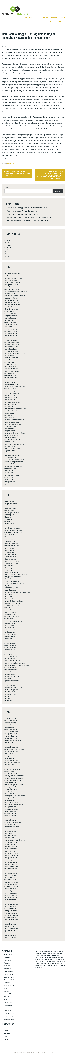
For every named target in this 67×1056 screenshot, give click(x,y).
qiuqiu (6, 242)
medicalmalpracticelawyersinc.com (16, 665)
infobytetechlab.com (11, 906)
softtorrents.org (9, 400)
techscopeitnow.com (11, 928)
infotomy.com (9, 837)
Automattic (49, 1053)
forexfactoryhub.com (11, 545)
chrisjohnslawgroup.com (12, 391)
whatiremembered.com (12, 581)
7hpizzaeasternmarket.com (13, 599)
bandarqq (28, 17)
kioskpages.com (10, 426)
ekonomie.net (9, 678)
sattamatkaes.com (10, 773)
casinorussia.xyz (10, 641)
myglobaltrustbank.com (12, 660)
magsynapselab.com (11, 857)
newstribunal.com (10, 280)
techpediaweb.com (11, 868)
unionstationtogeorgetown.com (15, 353)
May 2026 (7, 963)
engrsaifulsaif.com (10, 349)
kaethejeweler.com (10, 437)
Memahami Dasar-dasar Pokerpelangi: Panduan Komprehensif (28, 220)
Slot (37, 17)
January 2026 (8, 974)
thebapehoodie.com (11, 798)
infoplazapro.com (10, 877)
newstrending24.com (11, 689)
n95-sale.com (9, 534)
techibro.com (8, 565)
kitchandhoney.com (11, 610)
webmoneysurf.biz (10, 630)
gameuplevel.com (10, 331)
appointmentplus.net (11, 680)
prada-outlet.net (9, 501)
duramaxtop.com (10, 815)
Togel (62, 17)
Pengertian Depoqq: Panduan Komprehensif (22, 214)
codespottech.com (10, 842)
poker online (55, 955)
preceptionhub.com (11, 284)
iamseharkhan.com (11, 745)
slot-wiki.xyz (8, 654)
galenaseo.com (9, 658)
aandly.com (8, 698)
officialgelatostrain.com (12, 435)
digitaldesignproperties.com (14, 749)
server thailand (58, 957)
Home (19, 17)
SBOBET (54, 17)
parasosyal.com (9, 800)
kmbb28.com (8, 473)
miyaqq (62, 965)
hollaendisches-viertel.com (13, 601)
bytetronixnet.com (10, 930)
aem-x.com (8, 327)
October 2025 (8, 983)
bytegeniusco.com (10, 884)
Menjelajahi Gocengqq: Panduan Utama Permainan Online (27, 208)
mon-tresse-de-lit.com (12, 448)
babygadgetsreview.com (12, 576)
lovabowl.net (8, 276)
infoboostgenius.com (11, 891)
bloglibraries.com (10, 793)
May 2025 (7, 997)
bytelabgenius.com (11, 871)
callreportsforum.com (11, 475)
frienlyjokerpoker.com (11, 561)
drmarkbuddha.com (11, 590)
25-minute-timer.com (11, 344)
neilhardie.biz (9, 627)
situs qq (7, 249)
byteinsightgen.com (11, 897)
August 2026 (8, 954)
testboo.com (8, 619)
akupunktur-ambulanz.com (13, 579)
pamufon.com (9, 406)
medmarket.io (9, 833)
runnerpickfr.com (10, 508)
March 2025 (8, 1002)
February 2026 (8, 971)
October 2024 (8, 1016)
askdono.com (9, 523)
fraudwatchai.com (10, 324)
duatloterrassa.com (11, 404)
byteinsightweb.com (11, 853)
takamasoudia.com (11, 818)
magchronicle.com (10, 846)
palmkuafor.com (10, 725)
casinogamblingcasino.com (13, 780)
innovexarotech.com (11, 922)
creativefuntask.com (11, 346)
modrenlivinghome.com (12, 464)
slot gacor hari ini (10, 245)
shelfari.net (8, 638)
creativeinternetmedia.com (13, 532)
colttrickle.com (9, 506)
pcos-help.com (9, 515)
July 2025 (7, 991)
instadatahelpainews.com (13, 466)
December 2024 (9, 1011)
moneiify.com (9, 764)
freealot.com (8, 360)
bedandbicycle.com (11, 366)
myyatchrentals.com (11, 767)
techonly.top (8, 526)
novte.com (8, 596)
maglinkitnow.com (10, 851)
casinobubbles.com (11, 311)
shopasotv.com (9, 672)
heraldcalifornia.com (11, 369)
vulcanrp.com (9, 570)
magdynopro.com (10, 875)
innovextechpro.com (11, 862)
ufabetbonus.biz (10, 692)
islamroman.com (10, 556)
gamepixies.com (10, 373)
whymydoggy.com (10, 718)
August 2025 (8, 988)
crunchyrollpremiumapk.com (14, 775)
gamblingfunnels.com (11, 512)
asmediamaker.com (11, 760)
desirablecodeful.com (11, 826)
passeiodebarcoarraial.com (13, 740)
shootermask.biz (10, 634)
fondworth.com (9, 742)
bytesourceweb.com (11, 913)
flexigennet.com (9, 829)
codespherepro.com (11, 908)
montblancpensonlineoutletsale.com (16, 574)
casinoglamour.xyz (10, 645)
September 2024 (9, 1019)
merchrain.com (9, 470)
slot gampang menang (45, 965)
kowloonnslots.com (11, 563)
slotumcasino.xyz (10, 643)
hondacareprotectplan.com (13, 778)
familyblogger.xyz (10, 388)
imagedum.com (9, 430)
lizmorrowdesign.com (11, 422)
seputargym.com (10, 313)
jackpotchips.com (10, 382)
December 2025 (9, 977)
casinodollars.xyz (10, 647)
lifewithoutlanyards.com (12, 605)
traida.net (7, 607)
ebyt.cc (6, 585)
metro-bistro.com (10, 612)
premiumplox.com (10, 623)
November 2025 (9, 980)
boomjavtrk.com (10, 481)
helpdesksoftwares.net (12, 273)
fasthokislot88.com (10, 377)
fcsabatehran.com (10, 811)
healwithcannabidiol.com (13, 424)
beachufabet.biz (10, 446)
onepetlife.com (9, 442)
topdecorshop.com (10, 669)
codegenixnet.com (10, 910)
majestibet (56, 965)
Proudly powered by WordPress (24, 1053)
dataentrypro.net (10, 727)
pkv (5, 251)
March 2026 (8, 969)
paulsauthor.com (10, 824)
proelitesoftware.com (11, 384)
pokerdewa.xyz (9, 652)
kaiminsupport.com (11, 731)
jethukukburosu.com (11, 789)
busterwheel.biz (9, 636)
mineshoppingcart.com (12, 300)
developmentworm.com (12, 683)
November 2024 (9, 1014)
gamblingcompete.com (12, 528)
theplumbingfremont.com (13, 687)
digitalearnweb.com (11, 720)
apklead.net (8, 484)
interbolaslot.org (10, 722)
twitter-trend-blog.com (12, 572)
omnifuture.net (9, 510)
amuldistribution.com (11, 335)
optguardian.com (10, 318)
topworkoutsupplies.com (12, 302)
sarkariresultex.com (11, 751)
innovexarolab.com (11, 904)
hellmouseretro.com (11, 809)
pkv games (10, 164)
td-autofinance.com (11, 559)
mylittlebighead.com (11, 357)
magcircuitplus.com (11, 926)
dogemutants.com (10, 813)
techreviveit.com (10, 879)
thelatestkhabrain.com (12, 747)
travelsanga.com (10, 674)
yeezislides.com (10, 287)
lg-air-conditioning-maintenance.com (17, 592)
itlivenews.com (9, 685)
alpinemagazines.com (12, 568)
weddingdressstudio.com (13, 621)
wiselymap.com (9, 541)
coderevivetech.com (11, 917)
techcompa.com (10, 550)
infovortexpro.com (10, 924)
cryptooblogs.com (10, 329)
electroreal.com (9, 293)
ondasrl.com (8, 415)
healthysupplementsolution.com (15, 840)
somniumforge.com (11, 791)
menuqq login (39, 951)
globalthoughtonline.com (12, 762)
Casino (45, 17)
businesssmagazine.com (13, 530)
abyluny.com (8, 479)
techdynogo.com (10, 844)
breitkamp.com (9, 395)
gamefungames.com (11, 342)
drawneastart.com (10, 375)
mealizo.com (8, 753)
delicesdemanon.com (11, 616)
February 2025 (8, 1005)
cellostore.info (9, 758)
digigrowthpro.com (10, 503)
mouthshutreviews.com (12, 304)
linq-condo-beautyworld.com (14, 583)
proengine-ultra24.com (12, 603)
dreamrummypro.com (11, 729)
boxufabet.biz (9, 453)
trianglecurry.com (10, 428)
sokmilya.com (9, 477)
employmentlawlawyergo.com (14, 663)
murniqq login (39, 957)
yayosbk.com (9, 625)
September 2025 (9, 985)
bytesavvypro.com (10, 895)
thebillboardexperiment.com (14, 444)
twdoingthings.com (10, 820)
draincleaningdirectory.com (13, 784)
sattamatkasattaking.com (13, 439)
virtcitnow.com (9, 539)
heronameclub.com (11, 831)
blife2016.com (9, 417)
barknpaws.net (9, 756)
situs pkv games (46, 955)
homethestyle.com (10, 333)
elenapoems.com (10, 806)
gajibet (37, 967)
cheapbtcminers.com (11, 351)
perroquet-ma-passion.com (13, 461)
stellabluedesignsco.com (13, 822)
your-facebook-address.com (14, 459)
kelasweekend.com (11, 694)
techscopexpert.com (11, 866)
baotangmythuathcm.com (13, 787)
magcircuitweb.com (11, 864)
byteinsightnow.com (11, 915)
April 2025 (7, 999)
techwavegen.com (10, 893)
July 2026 (7, 957)
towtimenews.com (10, 782)
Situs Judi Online (56, 21)
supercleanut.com (10, 364)
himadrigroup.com (10, 554)
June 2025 (7, 994)
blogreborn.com (9, 537)
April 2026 (7, 966)
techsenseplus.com (11, 888)
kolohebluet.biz (9, 632)
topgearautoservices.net (12, 455)
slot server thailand (40, 953)
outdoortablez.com (10, 835)
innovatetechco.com (11, 873)
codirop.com (8, 519)
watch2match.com (10, 656)
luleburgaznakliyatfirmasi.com (14, 795)
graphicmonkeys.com (11, 371)
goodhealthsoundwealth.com (14, 804)
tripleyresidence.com (11, 397)
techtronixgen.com (10, 860)
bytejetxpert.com (10, 933)
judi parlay (50, 953)
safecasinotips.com (11, 380)
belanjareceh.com (10, 733)
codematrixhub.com (11, 886)
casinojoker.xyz (9, 649)
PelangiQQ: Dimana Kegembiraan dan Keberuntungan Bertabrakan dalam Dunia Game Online (49, 175)
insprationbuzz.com (11, 738)
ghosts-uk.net (9, 521)
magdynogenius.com (11, 855)
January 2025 (8, 1008)
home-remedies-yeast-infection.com (16, 291)
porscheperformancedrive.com (15, 408)
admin (17, 30)
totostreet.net (9, 320)
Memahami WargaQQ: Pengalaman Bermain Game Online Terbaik (30, 217)
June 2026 (7, 960)
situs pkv (7, 240)
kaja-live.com (9, 548)
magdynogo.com (10, 937)
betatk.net (7, 696)
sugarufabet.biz (9, 450)
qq (41, 967)
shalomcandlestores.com (13, 769)
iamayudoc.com (9, 355)
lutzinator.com (9, 413)
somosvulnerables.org (12, 402)
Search (6, 187)
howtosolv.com (9, 614)
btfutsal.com (8, 517)
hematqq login (48, 957)
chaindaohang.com (11, 588)
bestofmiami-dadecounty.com (14, 296)
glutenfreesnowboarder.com (14, 419)
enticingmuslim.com (11, 802)
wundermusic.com (10, 340)
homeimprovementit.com (13, 278)
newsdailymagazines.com (13, 282)
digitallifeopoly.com (11, 309)
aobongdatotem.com (11, 289)
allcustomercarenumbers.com (14, 386)
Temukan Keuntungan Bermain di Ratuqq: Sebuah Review (18, 173)
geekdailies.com (10, 468)
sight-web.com (9, 552)
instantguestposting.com (12, 676)
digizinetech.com (10, 899)
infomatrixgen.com (10, 902)
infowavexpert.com (11, 882)
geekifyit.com (9, 771)
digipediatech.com (10, 848)
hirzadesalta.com (10, 307)
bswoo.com (8, 700)
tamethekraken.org (11, 411)
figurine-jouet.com (10, 457)
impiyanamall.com (10, 315)
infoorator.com (9, 594)
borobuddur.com (10, 338)
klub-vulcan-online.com (12, 393)
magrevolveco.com (11, 919)
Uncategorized (8, 1042)
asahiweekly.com (10, 362)
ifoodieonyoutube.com (12, 298)
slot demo (7, 247)
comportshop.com (10, 667)
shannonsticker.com (11, 736)
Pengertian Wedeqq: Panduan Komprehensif (22, 211)
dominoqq (7, 256)
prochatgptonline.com (11, 543)
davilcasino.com (10, 322)
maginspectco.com (11, 935)
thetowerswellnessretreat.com (14, 433)
